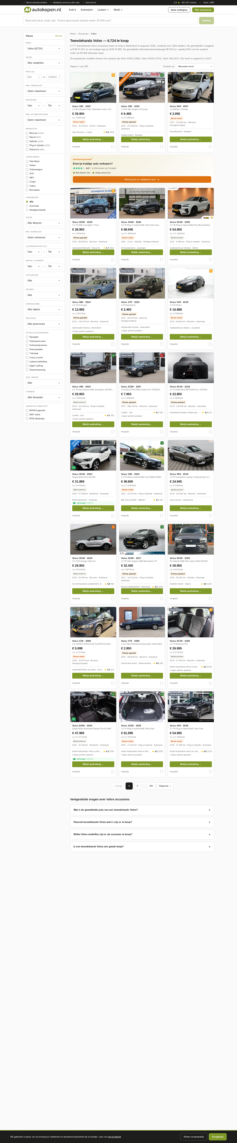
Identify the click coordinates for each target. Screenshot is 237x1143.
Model (29, 57)
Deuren (30, 289)
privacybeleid (114, 1137)
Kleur (29, 217)
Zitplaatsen (32, 275)
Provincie (31, 318)
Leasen (102, 9)
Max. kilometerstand (37, 114)
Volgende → (165, 786)
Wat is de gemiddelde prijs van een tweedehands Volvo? (106, 809)
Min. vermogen (33, 232)
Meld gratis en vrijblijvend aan (140, 179)
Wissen (58, 36)
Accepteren (217, 1137)
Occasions (83, 34)
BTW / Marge (32, 377)
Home (73, 34)
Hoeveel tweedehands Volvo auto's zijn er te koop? (103, 822)
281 (151, 786)
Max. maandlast (34, 85)
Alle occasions (203, 10)
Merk (28, 43)
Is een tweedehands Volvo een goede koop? (99, 846)
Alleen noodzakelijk (194, 1137)
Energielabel (33, 304)
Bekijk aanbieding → (93, 139)
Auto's (72, 9)
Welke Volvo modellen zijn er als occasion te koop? (103, 834)
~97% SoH (84, 759)
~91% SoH (84, 503)
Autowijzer (87, 9)
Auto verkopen (179, 10)
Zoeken (206, 20)
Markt (117, 9)
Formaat (30, 392)
